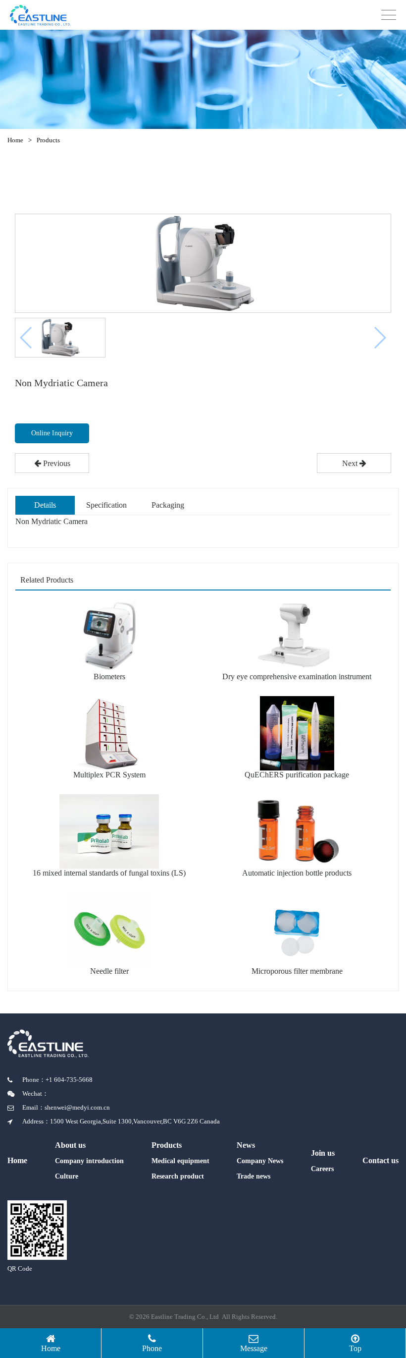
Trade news (253, 1176)
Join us (323, 1153)
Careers (322, 1169)
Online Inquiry (52, 433)
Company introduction (89, 1161)
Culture (66, 1176)
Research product (178, 1176)
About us (70, 1145)
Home (15, 140)
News (246, 1145)
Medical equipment (180, 1161)
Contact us (380, 1160)
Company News (260, 1161)
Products (48, 140)
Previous (55, 463)
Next (350, 463)
